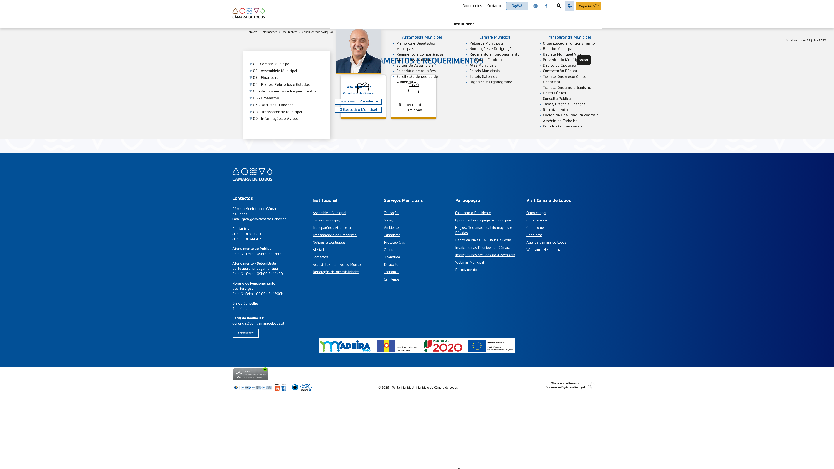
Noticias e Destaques (329, 242)
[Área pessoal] (569, 6)
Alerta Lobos (322, 250)
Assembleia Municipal (329, 213)
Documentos (472, 6)
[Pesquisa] (559, 6)
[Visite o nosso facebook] (546, 6)
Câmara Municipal (326, 220)
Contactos (495, 6)
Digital (517, 6)
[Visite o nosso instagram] (535, 6)
